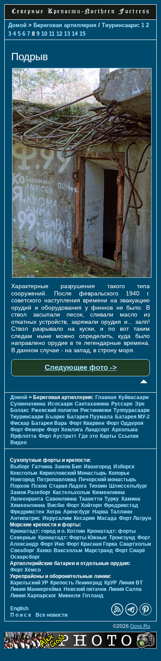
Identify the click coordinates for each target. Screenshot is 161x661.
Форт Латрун (135, 518)
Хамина (130, 499)
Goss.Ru (140, 626)
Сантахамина (92, 404)
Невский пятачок (85, 589)
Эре (140, 404)
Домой (17, 25)
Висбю (55, 505)
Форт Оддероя (124, 423)
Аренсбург (76, 512)
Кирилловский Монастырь (72, 473)
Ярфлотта (23, 436)
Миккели (69, 596)
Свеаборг (22, 550)
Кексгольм (23, 473)
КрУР (110, 583)
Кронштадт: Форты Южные (72, 538)
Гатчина (42, 467)
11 (52, 34)
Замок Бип (68, 467)
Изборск (123, 467)
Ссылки (128, 436)
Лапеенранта (26, 499)
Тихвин (98, 486)
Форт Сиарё (130, 550)
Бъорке (55, 417)
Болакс (19, 410)
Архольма (125, 430)
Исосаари (60, 404)
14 (75, 34)
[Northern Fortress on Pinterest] (146, 614)
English (19, 609)
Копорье (119, 473)
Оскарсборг (25, 557)
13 (67, 34)
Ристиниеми (95, 410)
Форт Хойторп (84, 505)
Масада (107, 518)
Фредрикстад (121, 505)
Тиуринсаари (120, 25)
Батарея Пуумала (90, 417)
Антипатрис (25, 518)
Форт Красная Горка (92, 544)
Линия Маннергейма (35, 589)
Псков (39, 486)
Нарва (100, 512)
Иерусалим (57, 518)
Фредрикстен (27, 512)
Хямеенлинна (27, 505)
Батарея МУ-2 (132, 417)
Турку (111, 499)
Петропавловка (56, 480)
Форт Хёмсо (25, 570)
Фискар (19, 423)
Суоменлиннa (28, 404)
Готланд (92, 596)
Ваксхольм (68, 550)
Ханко (44, 550)
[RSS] (117, 614)
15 (82, 34)
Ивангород (97, 467)
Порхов (19, 486)
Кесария (84, 518)
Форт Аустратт (57, 436)
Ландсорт (97, 430)
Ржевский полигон (54, 410)
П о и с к (20, 615)
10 (44, 34)
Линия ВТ (131, 583)
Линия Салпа (125, 589)
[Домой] (80, 14)
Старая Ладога (68, 486)
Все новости (51, 615)
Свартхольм (135, 544)
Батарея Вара (49, 423)
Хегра (53, 512)
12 (59, 34)
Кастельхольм (71, 492)
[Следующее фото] (81, 275)
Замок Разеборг (30, 492)
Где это (88, 436)
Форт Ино (52, 544)
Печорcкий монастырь (107, 480)
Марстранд (99, 550)
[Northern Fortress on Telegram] (131, 614)
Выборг (20, 467)
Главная (105, 397)
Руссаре (122, 404)
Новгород (22, 480)
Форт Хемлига (65, 430)
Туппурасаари (131, 410)
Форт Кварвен (86, 423)
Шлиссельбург (128, 486)
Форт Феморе (27, 430)
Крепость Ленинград (76, 583)
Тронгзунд (122, 538)
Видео (18, 443)
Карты (108, 436)
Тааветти (90, 499)
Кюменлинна (108, 492)
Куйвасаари (133, 397)
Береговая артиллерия (65, 25)
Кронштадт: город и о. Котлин (47, 531)
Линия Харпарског (33, 596)
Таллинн (121, 512)
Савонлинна (61, 499)
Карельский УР (29, 583)
